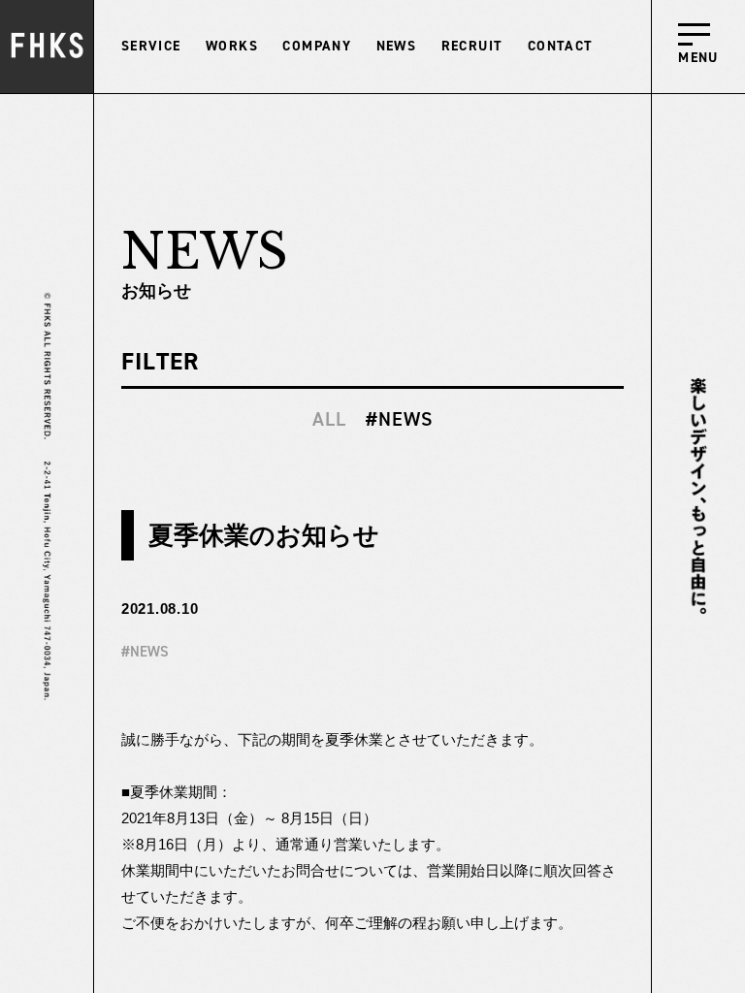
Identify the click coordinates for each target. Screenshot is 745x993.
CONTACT (561, 46)
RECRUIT (472, 46)
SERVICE (151, 46)
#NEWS (399, 419)
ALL (329, 419)
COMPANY (316, 46)
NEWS (396, 46)
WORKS (232, 46)
